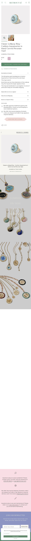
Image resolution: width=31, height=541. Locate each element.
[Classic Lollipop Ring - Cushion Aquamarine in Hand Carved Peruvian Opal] (15, 149)
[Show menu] (2, 2)
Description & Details (6, 73)
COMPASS (15, 198)
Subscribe (24, 526)
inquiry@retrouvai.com (20, 481)
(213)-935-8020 (8, 481)
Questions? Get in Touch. (15, 119)
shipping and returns (22, 493)
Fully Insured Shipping (6, 95)
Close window (15, 538)
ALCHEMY (15, 213)
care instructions (14, 505)
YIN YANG (15, 203)
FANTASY (15, 208)
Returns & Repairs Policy (7, 99)
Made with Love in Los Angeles (8, 91)
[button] (5, 2)
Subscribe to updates (15, 536)
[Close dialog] (29, 528)
